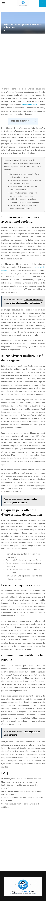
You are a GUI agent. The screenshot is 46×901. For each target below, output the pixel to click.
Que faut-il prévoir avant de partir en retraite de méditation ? (20, 805)
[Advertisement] (23, 62)
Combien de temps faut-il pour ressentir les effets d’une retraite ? (22, 799)
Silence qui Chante (29, 105)
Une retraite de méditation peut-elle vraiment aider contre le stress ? (21, 793)
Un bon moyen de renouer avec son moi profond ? (21, 779)
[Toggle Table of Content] (32, 121)
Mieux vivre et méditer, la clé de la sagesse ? (19, 782)
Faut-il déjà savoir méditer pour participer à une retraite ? (20, 786)
